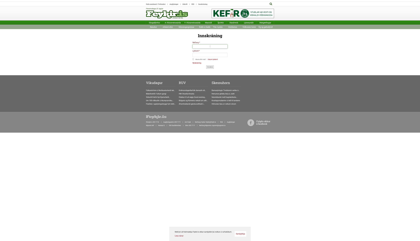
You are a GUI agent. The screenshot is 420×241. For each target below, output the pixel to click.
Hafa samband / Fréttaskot (155, 4)
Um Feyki (188, 122)
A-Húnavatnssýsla (173, 22)
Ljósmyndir (249, 22)
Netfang (195, 42)
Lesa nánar (179, 236)
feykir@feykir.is (211, 122)
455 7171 (177, 122)
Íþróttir (221, 22)
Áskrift (184, 4)
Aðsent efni (168, 27)
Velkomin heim (249, 27)
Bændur (153, 27)
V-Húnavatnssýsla (192, 22)
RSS (193, 4)
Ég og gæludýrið (266, 27)
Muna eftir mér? (200, 59)
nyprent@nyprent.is (218, 125)
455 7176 (155, 122)
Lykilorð (195, 51)
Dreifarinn (232, 27)
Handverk (233, 22)
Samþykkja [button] (240, 234)
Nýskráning (196, 63)
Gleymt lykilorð (213, 59)
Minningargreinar (186, 27)
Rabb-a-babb (204, 27)
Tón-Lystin (218, 27)
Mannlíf (208, 22)
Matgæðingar (265, 22)
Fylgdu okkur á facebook (263, 122)
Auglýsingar (174, 4)
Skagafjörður (154, 22)
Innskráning (202, 4)
